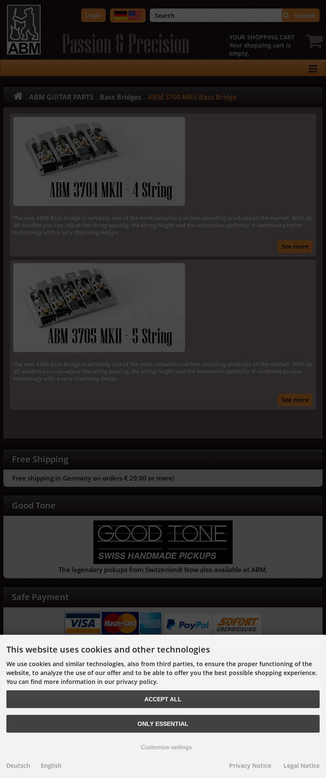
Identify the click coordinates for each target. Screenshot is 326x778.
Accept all (163, 699)
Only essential (163, 723)
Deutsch (18, 765)
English (51, 765)
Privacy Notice (250, 765)
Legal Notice (302, 765)
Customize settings (165, 747)
